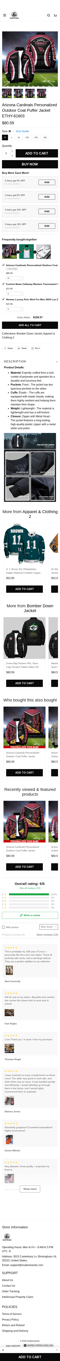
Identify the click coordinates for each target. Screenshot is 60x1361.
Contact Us (8, 1285)
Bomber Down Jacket (29, 333)
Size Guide (22, 131)
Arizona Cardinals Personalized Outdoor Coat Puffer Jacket (22, 754)
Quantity (7, 145)
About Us (7, 1280)
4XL (45, 137)
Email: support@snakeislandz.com (22, 1265)
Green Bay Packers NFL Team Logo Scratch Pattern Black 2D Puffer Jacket (22, 665)
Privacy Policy (10, 1319)
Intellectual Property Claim (17, 1297)
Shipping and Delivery (15, 1330)
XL (19, 137)
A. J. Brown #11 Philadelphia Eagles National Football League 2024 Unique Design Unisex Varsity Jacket (23, 571)
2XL (27, 137)
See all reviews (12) (30, 888)
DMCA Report (13, 1346)
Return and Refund (13, 1325)
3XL (36, 137)
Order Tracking (11, 1291)
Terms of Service (12, 1314)
